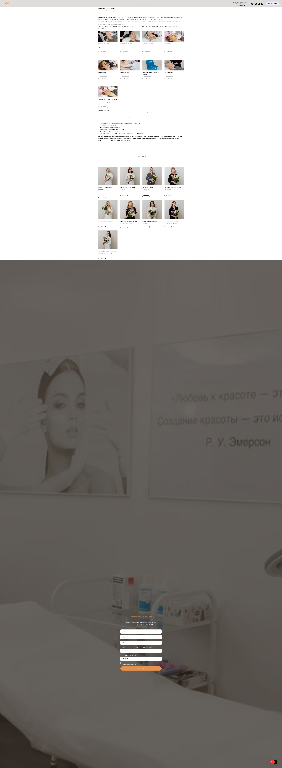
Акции (155, 3)
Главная (119, 3)
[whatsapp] (256, 4)
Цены (149, 3)
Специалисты (141, 3)
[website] (262, 4)
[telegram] (252, 4)
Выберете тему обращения (128, 655)
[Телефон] (259, 4)
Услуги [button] (133, 3)
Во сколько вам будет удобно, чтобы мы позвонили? (136, 647)
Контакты (162, 3)
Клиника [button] (126, 3)
